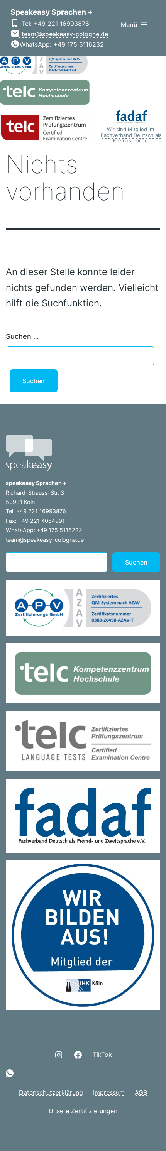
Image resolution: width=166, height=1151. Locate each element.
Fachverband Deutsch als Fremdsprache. (131, 138)
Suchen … (22, 336)
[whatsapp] (9, 1073)
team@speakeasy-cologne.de (64, 34)
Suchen (136, 562)
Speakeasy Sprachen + (51, 12)
